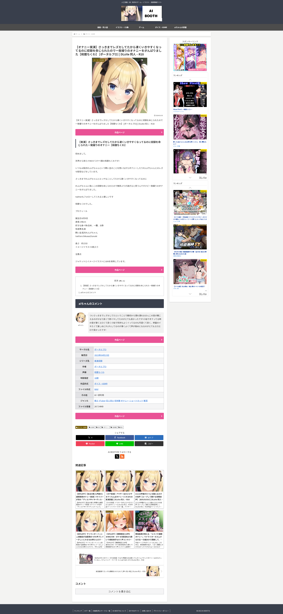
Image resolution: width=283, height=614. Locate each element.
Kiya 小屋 (176, 155)
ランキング (78, 611)
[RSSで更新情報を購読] (122, 456)
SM (99, 427)
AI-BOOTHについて (119, 611)
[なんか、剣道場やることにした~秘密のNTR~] (190, 171)
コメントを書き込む (119, 591)
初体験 (117, 400)
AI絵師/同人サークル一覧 (101, 611)
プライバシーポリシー (161, 611)
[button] (149, 443)
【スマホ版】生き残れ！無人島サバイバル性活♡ (189, 229)
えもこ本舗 (176, 87)
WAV (96, 389)
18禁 (96, 377)
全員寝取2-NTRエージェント (182, 153)
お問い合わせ (146, 611)
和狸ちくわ (99, 372)
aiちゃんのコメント (88, 292)
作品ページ (120, 132)
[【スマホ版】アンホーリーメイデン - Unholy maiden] (190, 247)
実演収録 (98, 360)
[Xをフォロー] (117, 456)
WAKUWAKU (177, 198)
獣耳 (146, 400)
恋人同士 (110, 400)
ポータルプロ (100, 349)
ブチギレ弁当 (177, 122)
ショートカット (136, 400)
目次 (116, 280)
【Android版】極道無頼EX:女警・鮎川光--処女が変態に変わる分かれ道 (190, 195)
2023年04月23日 (101, 355)
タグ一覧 (87, 611)
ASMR (92, 427)
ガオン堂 (176, 231)
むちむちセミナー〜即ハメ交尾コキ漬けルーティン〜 (189, 119)
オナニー (125, 400)
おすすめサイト (134, 611)
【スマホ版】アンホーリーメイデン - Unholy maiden (189, 262)
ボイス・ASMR (100, 383)
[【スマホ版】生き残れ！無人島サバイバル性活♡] (190, 214)
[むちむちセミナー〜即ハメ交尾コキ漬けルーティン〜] (190, 103)
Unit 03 (175, 265)
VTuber (102, 400)
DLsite (203, 177)
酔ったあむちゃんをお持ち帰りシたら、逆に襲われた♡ (189, 84)
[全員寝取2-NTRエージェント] (190, 138)
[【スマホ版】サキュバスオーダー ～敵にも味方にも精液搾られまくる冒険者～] (190, 281)
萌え (96, 400)
